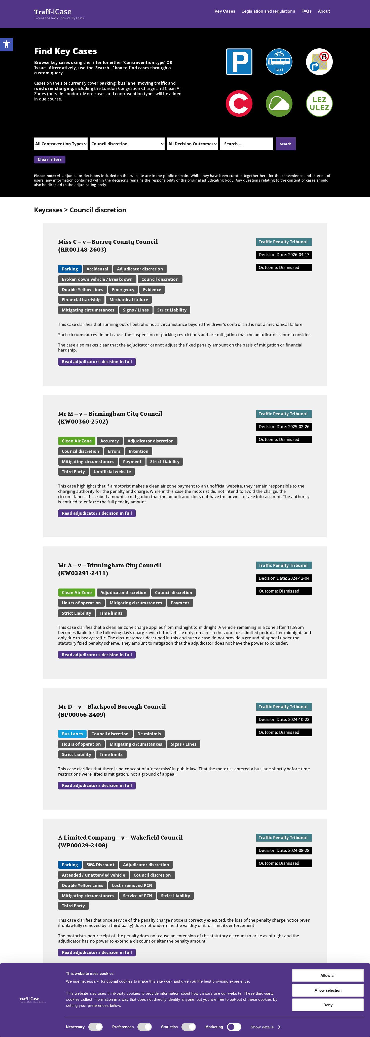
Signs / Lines (136, 310)
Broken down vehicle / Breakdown (97, 279)
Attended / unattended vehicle (93, 875)
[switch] (144, 1027)
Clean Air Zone (77, 441)
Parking (70, 269)
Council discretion (160, 279)
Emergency (123, 289)
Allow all (328, 975)
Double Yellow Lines (82, 289)
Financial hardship (81, 299)
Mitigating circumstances (88, 310)
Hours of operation (81, 603)
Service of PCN (137, 895)
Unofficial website (112, 471)
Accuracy (109, 441)
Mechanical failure (128, 299)
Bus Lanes (72, 734)
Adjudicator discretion (140, 269)
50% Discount (101, 865)
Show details (262, 1027)
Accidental (97, 269)
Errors (114, 451)
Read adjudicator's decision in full (97, 361)
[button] (6, 44)
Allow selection (328, 990)
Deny (327, 1005)
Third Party (73, 471)
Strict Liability (172, 310)
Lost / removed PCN (132, 885)
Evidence (152, 289)
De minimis (149, 734)
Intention (139, 451)
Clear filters (50, 159)
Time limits (111, 613)
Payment (132, 461)
